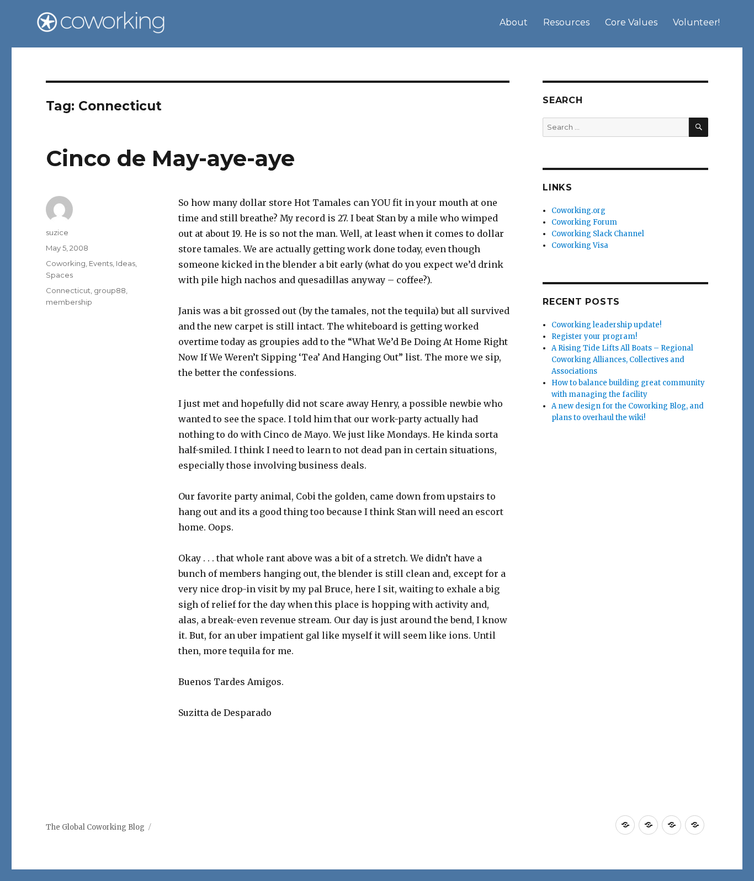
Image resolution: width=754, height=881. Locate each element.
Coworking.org (578, 210)
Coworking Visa (579, 245)
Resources (566, 22)
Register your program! (594, 336)
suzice (57, 232)
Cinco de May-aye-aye (170, 158)
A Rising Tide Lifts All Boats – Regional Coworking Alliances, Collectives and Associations (622, 359)
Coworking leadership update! (606, 325)
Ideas (125, 263)
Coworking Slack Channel (597, 233)
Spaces (59, 274)
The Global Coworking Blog (95, 827)
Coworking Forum (584, 222)
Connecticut (68, 290)
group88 (110, 290)
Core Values (631, 22)
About (514, 22)
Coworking (66, 263)
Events (101, 263)
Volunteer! (696, 22)
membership (69, 302)
